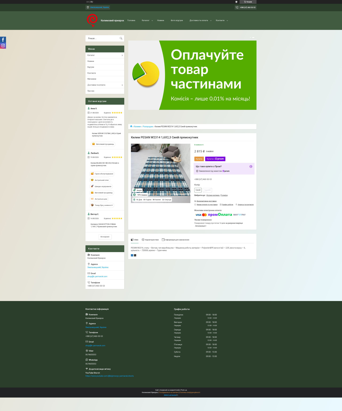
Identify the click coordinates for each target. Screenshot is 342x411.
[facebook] (132, 256)
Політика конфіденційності (190, 392)
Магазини (92, 79)
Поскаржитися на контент (168, 392)
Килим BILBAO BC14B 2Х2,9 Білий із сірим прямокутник (105, 164)
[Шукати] (121, 38)
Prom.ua (184, 390)
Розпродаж (148, 126)
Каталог (145, 20)
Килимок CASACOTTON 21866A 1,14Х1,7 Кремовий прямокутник (104, 225)
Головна (131, 20)
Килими (137, 126)
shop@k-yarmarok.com (97, 276)
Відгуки (91, 67)
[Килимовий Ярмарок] (92, 20)
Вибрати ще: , (211, 195)
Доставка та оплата (199, 20)
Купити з (210, 159)
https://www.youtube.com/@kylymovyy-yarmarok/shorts (110, 376)
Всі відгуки (105, 237)
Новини (160, 20)
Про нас (91, 91)
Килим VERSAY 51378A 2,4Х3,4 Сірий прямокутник (106, 134)
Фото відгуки (177, 20)
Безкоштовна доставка (206, 201)
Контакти (220, 20)
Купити (199, 159)
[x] (135, 256)
